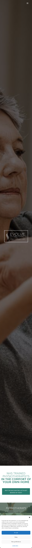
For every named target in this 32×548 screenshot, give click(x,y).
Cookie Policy (15, 545)
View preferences (16, 541)
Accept (16, 532)
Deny (16, 537)
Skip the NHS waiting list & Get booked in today (16, 491)
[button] (29, 517)
